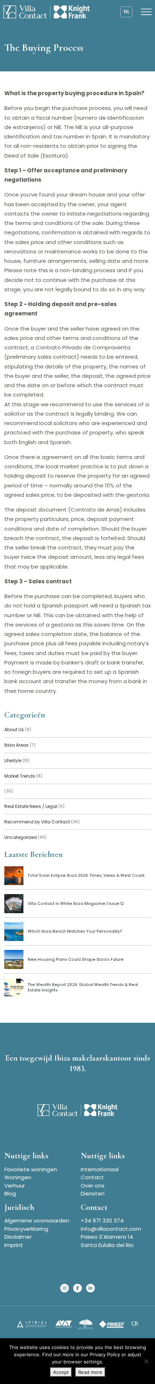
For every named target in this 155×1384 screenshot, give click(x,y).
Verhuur (14, 1185)
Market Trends (23, 776)
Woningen (17, 1177)
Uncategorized (25, 837)
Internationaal (100, 1169)
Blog (10, 1193)
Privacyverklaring (26, 1229)
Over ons (93, 1185)
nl (126, 11)
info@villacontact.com (111, 1229)
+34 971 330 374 (102, 1220)
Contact (92, 1177)
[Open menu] (146, 11)
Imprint (13, 1245)
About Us (17, 729)
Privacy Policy (105, 1354)
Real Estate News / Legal (34, 806)
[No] (146, 1361)
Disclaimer (18, 1237)
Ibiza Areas (19, 745)
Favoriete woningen (30, 1169)
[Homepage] (46, 12)
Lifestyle (17, 760)
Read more (90, 1372)
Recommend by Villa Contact (42, 822)
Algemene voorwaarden (36, 1220)
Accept (61, 1372)
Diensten (93, 1193)
